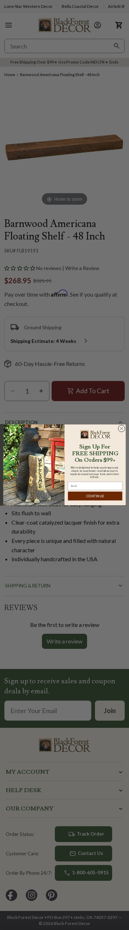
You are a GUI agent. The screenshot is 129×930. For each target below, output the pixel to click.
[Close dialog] (121, 429)
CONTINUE (95, 496)
